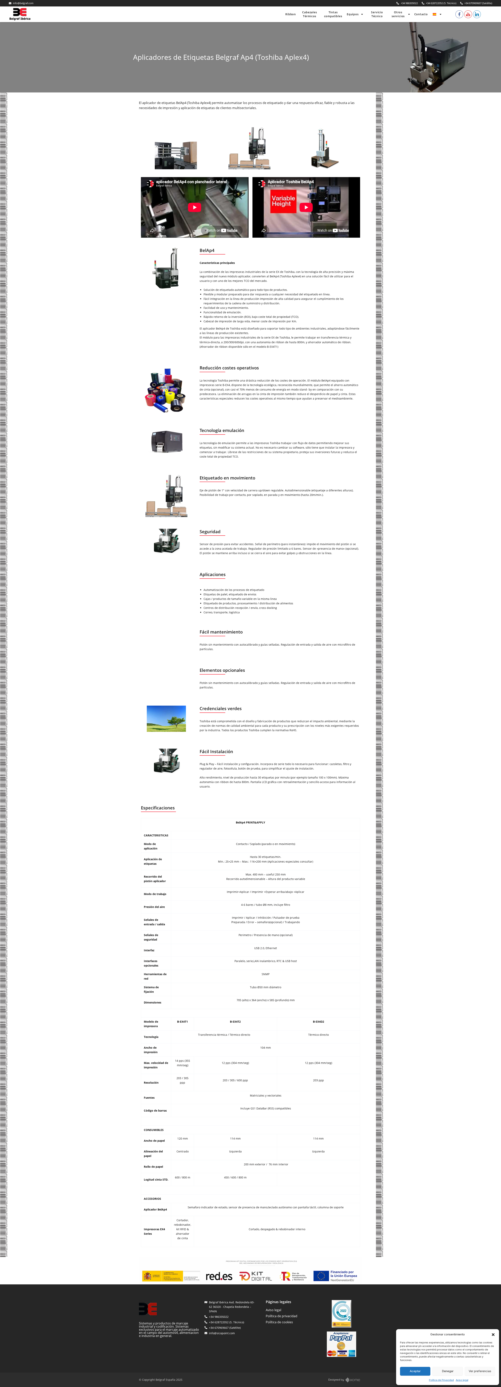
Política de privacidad (281, 1316)
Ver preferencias (480, 1371)
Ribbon (290, 14)
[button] (493, 1335)
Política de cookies (279, 1322)
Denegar (447, 1371)
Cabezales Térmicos (309, 14)
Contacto (421, 14)
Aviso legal (462, 1380)
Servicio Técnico (377, 14)
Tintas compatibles (333, 14)
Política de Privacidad (441, 1380)
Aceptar (415, 1371)
